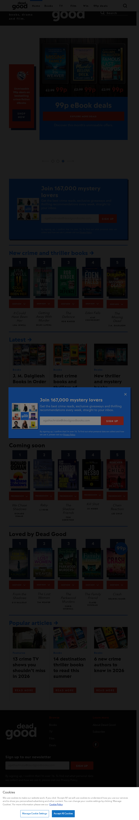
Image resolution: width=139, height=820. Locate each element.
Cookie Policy (56, 805)
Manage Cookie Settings (34, 814)
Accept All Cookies (63, 814)
